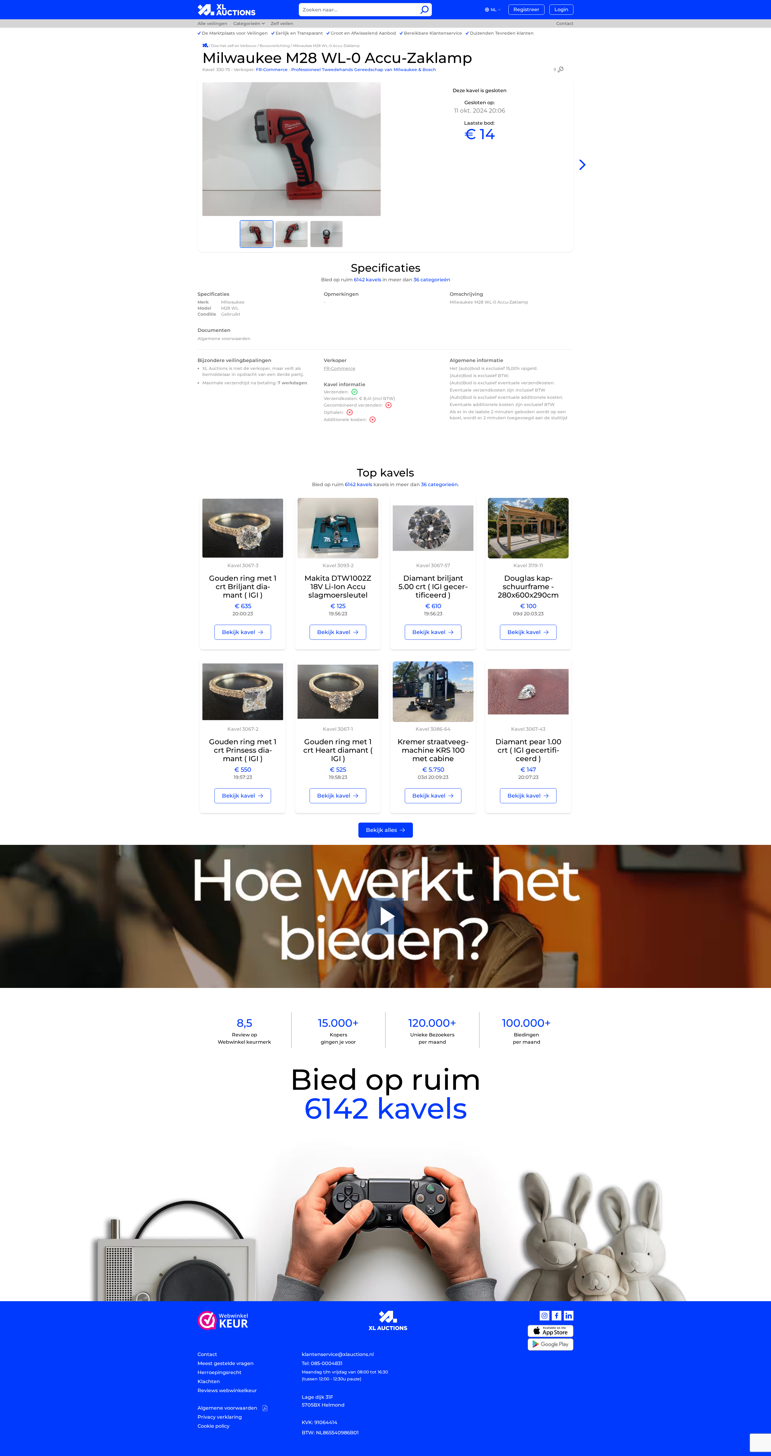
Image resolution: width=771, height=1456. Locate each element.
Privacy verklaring (220, 1417)
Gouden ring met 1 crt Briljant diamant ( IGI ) (242, 586)
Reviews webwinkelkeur (227, 1390)
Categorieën (247, 23)
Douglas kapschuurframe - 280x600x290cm (528, 586)
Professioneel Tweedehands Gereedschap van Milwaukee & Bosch (363, 69)
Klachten (209, 1381)
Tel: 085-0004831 (322, 1363)
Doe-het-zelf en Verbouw (234, 45)
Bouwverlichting (275, 45)
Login (561, 9)
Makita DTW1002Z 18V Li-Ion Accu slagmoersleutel (337, 586)
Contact (564, 23)
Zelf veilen (282, 23)
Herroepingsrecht (220, 1372)
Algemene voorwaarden (224, 338)
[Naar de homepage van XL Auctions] (227, 9)
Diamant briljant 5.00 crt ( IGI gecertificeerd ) (433, 586)
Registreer (526, 9)
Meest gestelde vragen (226, 1363)
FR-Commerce (272, 69)
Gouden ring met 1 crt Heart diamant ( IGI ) (338, 750)
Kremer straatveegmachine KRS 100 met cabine (433, 750)
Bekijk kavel (238, 632)
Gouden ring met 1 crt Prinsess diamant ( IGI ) (242, 750)
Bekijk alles (381, 830)
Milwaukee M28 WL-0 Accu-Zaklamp (326, 45)
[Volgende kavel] (582, 165)
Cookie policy (213, 1426)
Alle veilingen (213, 23)
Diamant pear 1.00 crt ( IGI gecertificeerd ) (528, 750)
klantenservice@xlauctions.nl (338, 1354)
